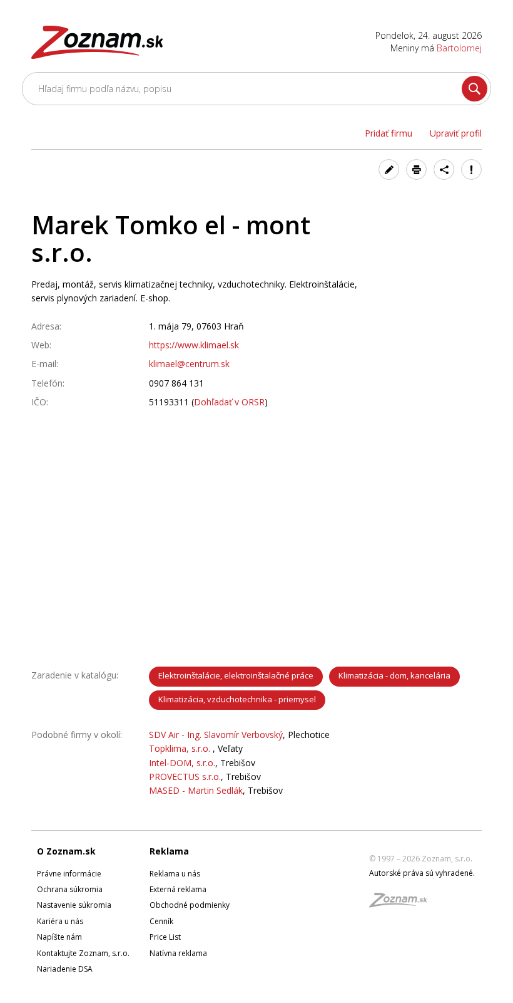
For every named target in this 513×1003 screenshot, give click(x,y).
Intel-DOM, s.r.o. (182, 763)
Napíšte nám (59, 937)
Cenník (161, 921)
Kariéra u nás (60, 921)
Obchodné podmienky (190, 905)
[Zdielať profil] (444, 169)
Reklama (169, 851)
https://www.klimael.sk (194, 345)
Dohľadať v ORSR (229, 402)
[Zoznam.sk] (402, 903)
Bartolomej (459, 48)
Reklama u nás (175, 873)
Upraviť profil (456, 133)
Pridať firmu (388, 133)
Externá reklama (178, 889)
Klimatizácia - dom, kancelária (394, 675)
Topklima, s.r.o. (181, 748)
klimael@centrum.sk (189, 364)
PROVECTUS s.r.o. (185, 776)
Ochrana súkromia (70, 889)
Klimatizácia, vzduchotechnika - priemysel (237, 699)
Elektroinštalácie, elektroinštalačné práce (235, 675)
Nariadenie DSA (65, 969)
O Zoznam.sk (66, 851)
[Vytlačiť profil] (416, 169)
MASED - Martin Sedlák (196, 790)
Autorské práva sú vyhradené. (422, 873)
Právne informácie (69, 873)
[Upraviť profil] (388, 169)
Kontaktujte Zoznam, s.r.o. (83, 953)
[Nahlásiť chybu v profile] (471, 169)
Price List (165, 937)
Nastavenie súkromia (74, 905)
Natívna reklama (178, 953)
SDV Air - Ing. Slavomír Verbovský (216, 735)
